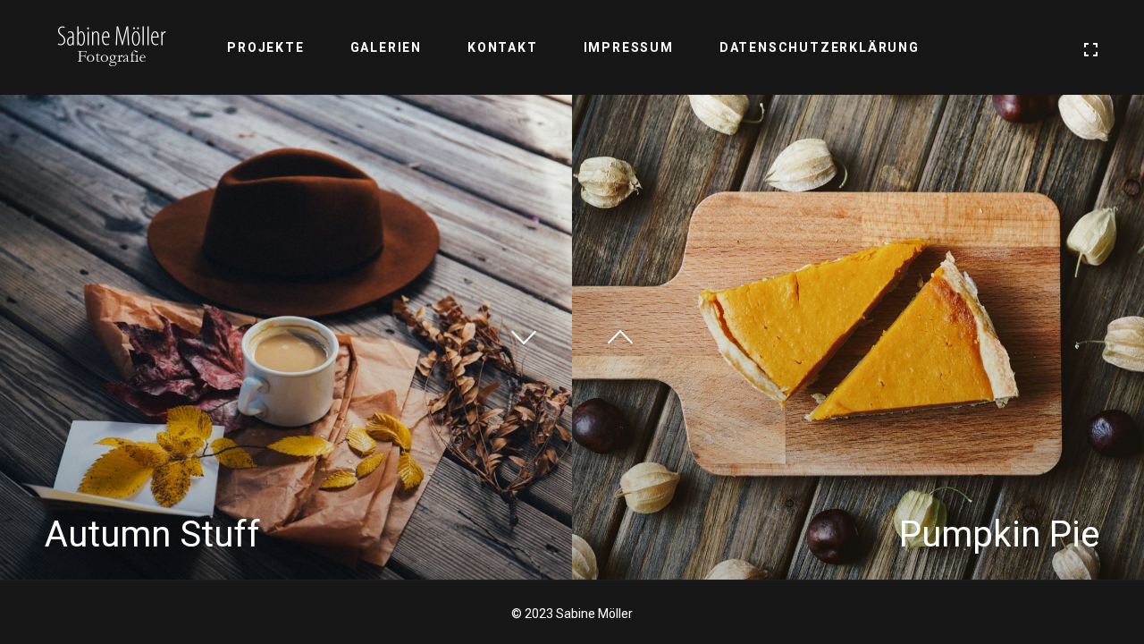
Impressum (629, 47)
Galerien (386, 47)
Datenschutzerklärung (819, 47)
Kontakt (502, 47)
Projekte (265, 47)
